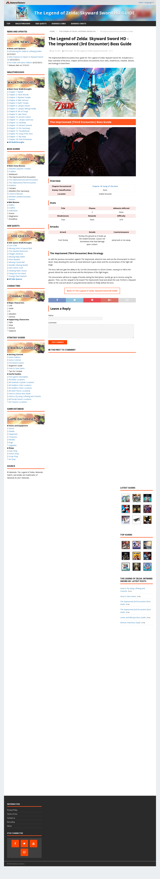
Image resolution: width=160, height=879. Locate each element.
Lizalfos (12, 208)
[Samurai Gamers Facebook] (15, 843)
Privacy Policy (12, 810)
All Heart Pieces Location (19, 391)
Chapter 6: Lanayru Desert (19, 106)
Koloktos (12, 185)
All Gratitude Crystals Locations (21, 382)
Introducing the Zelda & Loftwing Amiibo (25, 51)
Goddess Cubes (59, 23)
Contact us (11, 818)
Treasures (13, 437)
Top (8, 23)
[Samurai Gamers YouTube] (33, 843)
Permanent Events (16, 363)
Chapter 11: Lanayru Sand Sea (21, 120)
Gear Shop (13, 451)
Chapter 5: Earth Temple (18, 103)
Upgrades (13, 445)
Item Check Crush (16, 268)
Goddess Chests (78, 23)
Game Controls (15, 360)
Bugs (11, 442)
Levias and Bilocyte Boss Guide (133, 617)
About (9, 826)
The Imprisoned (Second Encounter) (23, 180)
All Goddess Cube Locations (20, 385)
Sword (11, 428)
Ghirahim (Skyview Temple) (20, 168)
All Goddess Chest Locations (20, 388)
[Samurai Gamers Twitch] (24, 852)
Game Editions (15, 357)
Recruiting (11, 822)
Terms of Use (12, 814)
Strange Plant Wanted (17, 276)
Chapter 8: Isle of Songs (18, 111)
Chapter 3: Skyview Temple (20, 97)
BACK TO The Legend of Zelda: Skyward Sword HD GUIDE (92, 291)
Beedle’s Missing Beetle (18, 265)
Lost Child (13, 245)
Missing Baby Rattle (17, 256)
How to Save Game (17, 368)
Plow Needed (14, 259)
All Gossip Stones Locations (20, 399)
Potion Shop (14, 453)
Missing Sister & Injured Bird (20, 248)
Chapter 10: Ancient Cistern (20, 117)
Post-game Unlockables (18, 377)
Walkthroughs (22, 23)
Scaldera (12, 171)
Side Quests (40, 23)
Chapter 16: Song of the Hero (105, 186)
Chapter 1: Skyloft (16, 92)
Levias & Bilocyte (16, 194)
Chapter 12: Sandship (17, 122)
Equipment (13, 434)
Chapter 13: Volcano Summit (20, 125)
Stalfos (11, 205)
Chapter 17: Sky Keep (17, 136)
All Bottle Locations (17, 379)
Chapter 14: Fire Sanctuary (19, 128)
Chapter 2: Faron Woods (19, 94)
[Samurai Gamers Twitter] (24, 843)
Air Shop (12, 459)
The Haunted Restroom (18, 251)
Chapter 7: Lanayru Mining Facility (22, 108)
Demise (12, 199)
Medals (12, 439)
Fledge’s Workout (16, 254)
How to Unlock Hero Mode (20, 393)
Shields (11, 431)
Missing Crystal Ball (16, 262)
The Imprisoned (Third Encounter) (22, 182)
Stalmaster (13, 210)
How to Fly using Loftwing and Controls (25, 396)
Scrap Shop (13, 456)
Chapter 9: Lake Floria (17, 114)
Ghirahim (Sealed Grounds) (19, 196)
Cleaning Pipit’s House (18, 270)
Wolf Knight (68, 51)
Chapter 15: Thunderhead (19, 131)
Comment (52, 322)
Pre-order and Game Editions (20, 62)
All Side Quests (15, 279)
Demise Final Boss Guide (130, 622)
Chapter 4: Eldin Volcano (18, 100)
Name (50, 315)
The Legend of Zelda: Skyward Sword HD (92, 51)
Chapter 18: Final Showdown (20, 139)
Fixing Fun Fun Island (17, 273)
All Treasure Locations (18, 402)
